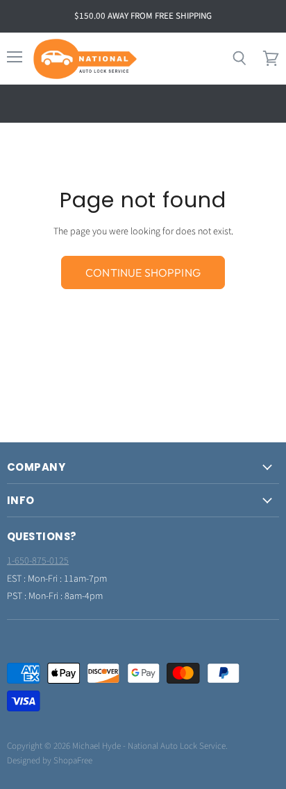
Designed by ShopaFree (49, 760)
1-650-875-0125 (38, 561)
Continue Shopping (143, 272)
